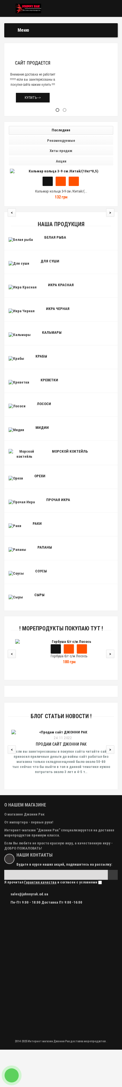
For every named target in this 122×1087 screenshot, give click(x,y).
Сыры (39, 595)
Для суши (50, 261)
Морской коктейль (70, 451)
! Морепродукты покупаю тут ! (61, 628)
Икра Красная (61, 285)
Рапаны (44, 547)
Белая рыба (55, 237)
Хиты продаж (61, 151)
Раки (37, 523)
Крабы (41, 356)
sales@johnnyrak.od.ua (29, 894)
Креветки (49, 380)
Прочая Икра (58, 500)
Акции (61, 161)
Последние (61, 130)
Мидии (42, 427)
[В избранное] (61, 181)
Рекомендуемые (61, 140)
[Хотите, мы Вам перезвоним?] (12, 1075)
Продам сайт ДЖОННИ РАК (61, 744)
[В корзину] (48, 181)
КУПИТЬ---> (33, 98)
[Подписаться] (113, 875)
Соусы (41, 571)
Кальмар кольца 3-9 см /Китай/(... (61, 191)
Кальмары (52, 332)
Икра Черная (58, 309)
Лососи (44, 404)
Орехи (39, 476)
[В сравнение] (74, 181)
